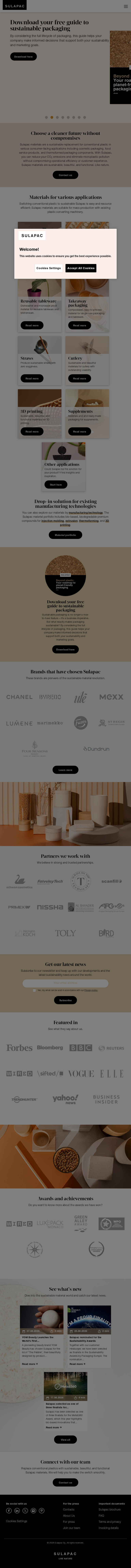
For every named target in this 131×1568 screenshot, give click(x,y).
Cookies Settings (49, 268)
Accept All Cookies (80, 268)
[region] (65, 254)
